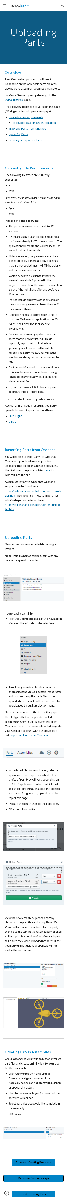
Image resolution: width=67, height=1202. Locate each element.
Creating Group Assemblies (25, 140)
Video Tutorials (14, 99)
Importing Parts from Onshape (27, 128)
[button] (4, 5)
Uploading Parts (18, 134)
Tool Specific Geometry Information (34, 122)
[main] (33, 37)
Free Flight (15, 416)
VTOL (12, 421)
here (47, 470)
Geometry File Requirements (26, 117)
